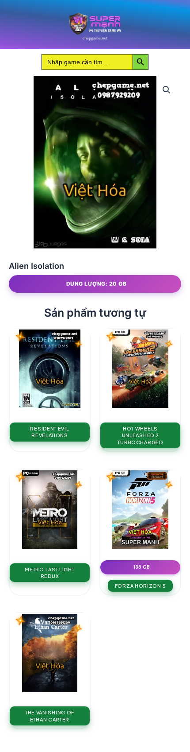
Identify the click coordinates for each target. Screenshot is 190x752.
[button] (167, 90)
